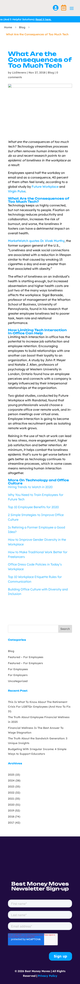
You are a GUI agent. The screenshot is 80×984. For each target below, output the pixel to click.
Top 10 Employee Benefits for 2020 (33, 507)
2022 (11, 792)
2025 (11, 774)
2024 (11, 780)
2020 (11, 804)
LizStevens (19, 72)
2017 (11, 822)
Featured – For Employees (25, 657)
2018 (11, 816)
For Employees (18, 669)
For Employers (18, 675)
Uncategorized (18, 681)
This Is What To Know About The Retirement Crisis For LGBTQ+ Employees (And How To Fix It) (39, 706)
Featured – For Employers (25, 663)
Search (65, 629)
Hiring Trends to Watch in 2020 (30, 487)
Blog (22, 27)
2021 (11, 798)
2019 (11, 810)
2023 (11, 786)
